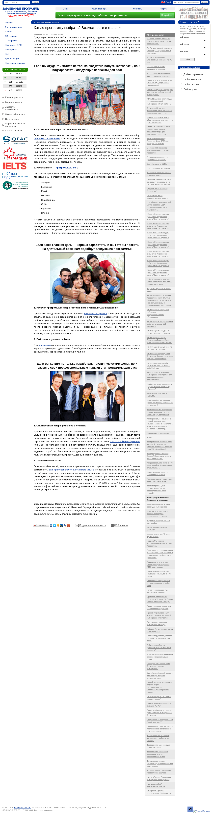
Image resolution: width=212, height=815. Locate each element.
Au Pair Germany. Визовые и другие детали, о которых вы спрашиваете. (159, 41)
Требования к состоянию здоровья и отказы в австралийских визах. (157, 754)
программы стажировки (47, 138)
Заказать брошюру (15, 114)
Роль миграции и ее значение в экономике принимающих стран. (160, 656)
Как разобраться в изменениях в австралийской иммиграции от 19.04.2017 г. (160, 465)
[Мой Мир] (61, 525)
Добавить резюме (193, 74)
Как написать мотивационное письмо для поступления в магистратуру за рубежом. (159, 411)
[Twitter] (54, 525)
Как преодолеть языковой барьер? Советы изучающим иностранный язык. (159, 456)
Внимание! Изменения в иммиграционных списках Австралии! (158, 150)
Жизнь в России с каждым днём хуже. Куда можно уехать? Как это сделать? (158, 216)
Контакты (137, 8)
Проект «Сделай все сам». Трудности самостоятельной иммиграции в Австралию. (159, 615)
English (168, 2)
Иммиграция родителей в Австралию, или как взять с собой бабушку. (158, 365)
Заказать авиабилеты (11, 108)
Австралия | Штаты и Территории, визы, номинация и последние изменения (159, 110)
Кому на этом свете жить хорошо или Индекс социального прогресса (157, 513)
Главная (9, 22)
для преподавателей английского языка (71, 469)
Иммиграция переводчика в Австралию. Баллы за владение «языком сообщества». (160, 356)
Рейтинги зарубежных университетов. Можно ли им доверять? (159, 647)
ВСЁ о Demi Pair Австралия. (158, 168)
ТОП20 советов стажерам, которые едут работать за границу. (158, 738)
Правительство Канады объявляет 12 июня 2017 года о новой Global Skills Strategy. (160, 599)
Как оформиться (14, 97)
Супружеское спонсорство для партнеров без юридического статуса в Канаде (160, 728)
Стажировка (11, 40)
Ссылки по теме (14, 130)
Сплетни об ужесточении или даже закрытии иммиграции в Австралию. (159, 712)
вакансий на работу (95, 313)
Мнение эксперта (52, 22)
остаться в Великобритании (125, 441)
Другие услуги (12, 58)
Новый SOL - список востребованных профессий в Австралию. (159, 543)
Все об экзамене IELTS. (157, 164)
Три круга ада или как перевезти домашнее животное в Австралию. (160, 763)
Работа (8, 31)
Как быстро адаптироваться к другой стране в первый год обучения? (159, 386)
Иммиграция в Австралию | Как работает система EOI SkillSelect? (160, 323)
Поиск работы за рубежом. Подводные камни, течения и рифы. (159, 573)
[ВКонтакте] (51, 525)
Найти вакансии (192, 79)
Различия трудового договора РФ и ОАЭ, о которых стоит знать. (159, 638)
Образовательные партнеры (15, 124)
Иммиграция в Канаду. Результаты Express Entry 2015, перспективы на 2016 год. (160, 340)
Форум (163, 8)
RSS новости (121, 525)
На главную (38, 22)
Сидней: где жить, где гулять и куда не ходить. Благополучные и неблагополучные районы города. (159, 687)
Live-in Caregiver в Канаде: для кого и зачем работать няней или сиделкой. (160, 92)
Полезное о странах (15, 63)
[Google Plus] (68, 525)
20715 (149, 437)
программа (45, 345)
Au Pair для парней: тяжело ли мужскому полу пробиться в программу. (159, 50)
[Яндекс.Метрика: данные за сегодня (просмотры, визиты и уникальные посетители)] (201, 811)
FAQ (7, 54)
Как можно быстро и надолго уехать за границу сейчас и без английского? (160, 402)
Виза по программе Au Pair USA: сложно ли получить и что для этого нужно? (160, 119)
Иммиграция (11, 49)
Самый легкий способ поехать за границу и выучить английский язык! (160, 675)
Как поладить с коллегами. (158, 433)
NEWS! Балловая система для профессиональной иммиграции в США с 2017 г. (159, 101)
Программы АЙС (13, 45)
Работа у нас (191, 89)
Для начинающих (13, 27)
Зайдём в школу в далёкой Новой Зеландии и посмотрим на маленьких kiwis (159, 281)
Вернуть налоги (13, 102)
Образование (11, 36)
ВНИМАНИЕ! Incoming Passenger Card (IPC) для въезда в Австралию (157, 141)
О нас (66, 8)
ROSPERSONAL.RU (22, 808)
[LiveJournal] (65, 525)
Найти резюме (191, 84)
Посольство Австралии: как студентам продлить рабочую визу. (159, 583)
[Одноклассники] (58, 525)
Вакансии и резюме (190, 67)
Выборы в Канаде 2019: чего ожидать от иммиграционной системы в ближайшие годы (159, 181)
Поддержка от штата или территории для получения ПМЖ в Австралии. (158, 564)
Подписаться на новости (92, 525)
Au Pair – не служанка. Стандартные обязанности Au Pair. (159, 59)
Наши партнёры (99, 8)
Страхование (12, 119)
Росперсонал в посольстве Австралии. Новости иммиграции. (158, 666)
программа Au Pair (66, 167)
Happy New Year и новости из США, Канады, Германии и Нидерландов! (159, 82)
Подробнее (166, 15)
